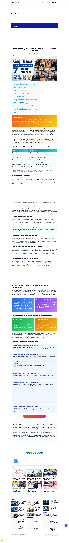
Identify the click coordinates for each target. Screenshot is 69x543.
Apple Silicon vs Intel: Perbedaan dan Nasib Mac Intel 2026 (54, 502)
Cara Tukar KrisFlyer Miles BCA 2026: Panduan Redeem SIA (22, 503)
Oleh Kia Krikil (14, 57)
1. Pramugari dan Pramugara (18, 86)
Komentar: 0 (55, 57)
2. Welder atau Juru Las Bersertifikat (20, 87)
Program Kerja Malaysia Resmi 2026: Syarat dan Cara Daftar (18, 490)
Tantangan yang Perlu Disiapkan (21, 98)
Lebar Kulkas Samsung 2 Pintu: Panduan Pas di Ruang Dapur (32, 365)
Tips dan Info (14, 24)
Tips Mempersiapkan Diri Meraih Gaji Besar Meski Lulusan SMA (25, 99)
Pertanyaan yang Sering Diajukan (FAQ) (21, 103)
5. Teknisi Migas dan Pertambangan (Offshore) (22, 92)
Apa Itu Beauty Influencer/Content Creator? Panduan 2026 (21, 520)
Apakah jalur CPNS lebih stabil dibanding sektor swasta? (25, 111)
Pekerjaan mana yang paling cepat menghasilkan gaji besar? (26, 108)
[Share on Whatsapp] (31, 453)
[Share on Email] (33, 453)
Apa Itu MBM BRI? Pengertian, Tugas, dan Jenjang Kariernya (34, 479)
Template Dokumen (52, 24)
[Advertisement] (39, 13)
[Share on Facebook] (27, 453)
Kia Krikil (22, 460)
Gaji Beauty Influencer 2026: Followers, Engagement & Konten (49, 490)
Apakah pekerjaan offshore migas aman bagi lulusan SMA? (26, 109)
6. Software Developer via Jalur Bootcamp (21, 93)
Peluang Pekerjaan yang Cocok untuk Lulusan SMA (35, 337)
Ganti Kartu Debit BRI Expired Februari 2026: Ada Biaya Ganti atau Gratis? (54, 520)
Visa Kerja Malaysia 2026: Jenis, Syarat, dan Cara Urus (49, 479)
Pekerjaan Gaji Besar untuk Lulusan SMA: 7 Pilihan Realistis (34, 49)
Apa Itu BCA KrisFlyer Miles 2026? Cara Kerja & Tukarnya (21, 509)
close (21, 525)
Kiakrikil (15, 13)
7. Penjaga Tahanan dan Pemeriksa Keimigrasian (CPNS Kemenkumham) (27, 95)
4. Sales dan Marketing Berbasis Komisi (21, 90)
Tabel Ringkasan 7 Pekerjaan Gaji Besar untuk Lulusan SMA (24, 84)
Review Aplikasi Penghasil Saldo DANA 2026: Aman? (53, 507)
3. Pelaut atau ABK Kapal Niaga (19, 89)
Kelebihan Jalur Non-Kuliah (20, 96)
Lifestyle (26, 24)
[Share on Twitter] (29, 453)
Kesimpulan (16, 112)
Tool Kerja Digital (15, 26)
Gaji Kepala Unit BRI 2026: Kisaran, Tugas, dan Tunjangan (33, 490)
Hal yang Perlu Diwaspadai (19, 102)
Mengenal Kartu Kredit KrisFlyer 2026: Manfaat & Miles (21, 514)
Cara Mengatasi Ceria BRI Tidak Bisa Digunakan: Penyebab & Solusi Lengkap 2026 (54, 514)
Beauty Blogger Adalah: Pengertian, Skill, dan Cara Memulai (18, 479)
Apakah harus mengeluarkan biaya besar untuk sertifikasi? (25, 106)
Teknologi (21, 24)
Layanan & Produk (42, 24)
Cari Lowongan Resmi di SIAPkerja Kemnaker (34, 416)
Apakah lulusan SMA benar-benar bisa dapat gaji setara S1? (26, 105)
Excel (32, 24)
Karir (36, 24)
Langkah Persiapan (18, 101)
